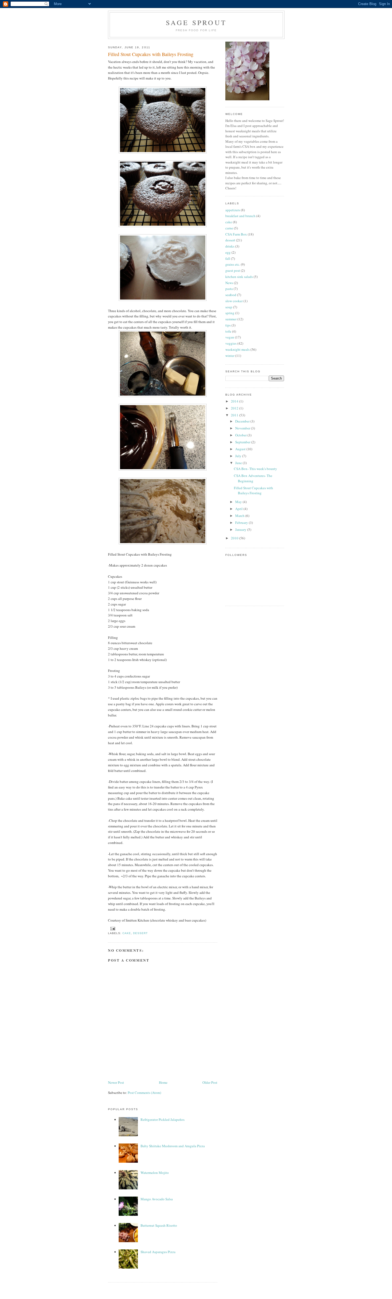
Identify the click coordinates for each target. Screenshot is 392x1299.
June (239, 462)
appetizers (232, 210)
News (229, 282)
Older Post (209, 1082)
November (243, 428)
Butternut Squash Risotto (159, 1225)
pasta (229, 288)
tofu (228, 331)
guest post (232, 270)
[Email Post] (112, 928)
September (243, 442)
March (240, 515)
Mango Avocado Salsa (157, 1199)
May (239, 501)
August (240, 449)
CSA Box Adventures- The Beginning (253, 478)
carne (229, 228)
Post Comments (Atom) (144, 1092)
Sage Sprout (196, 22)
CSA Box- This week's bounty (255, 468)
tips (228, 325)
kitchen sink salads (239, 276)
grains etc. (232, 264)
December (242, 421)
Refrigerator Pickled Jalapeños (163, 1119)
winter (229, 355)
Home (163, 1082)
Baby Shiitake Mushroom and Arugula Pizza (173, 1145)
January (241, 529)
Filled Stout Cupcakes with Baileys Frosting (150, 54)
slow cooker (234, 300)
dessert (140, 933)
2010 (235, 538)
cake (126, 933)
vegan (229, 337)
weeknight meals (237, 349)
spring (229, 312)
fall (227, 258)
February (242, 522)
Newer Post (116, 1082)
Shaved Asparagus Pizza (158, 1251)
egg (228, 252)
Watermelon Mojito (155, 1172)
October (241, 435)
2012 (235, 408)
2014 (235, 401)
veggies (231, 343)
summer (231, 319)
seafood (230, 294)
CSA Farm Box (236, 234)
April (239, 508)
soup (228, 307)
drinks (229, 246)
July (238, 455)
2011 (235, 415)
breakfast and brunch (240, 215)
